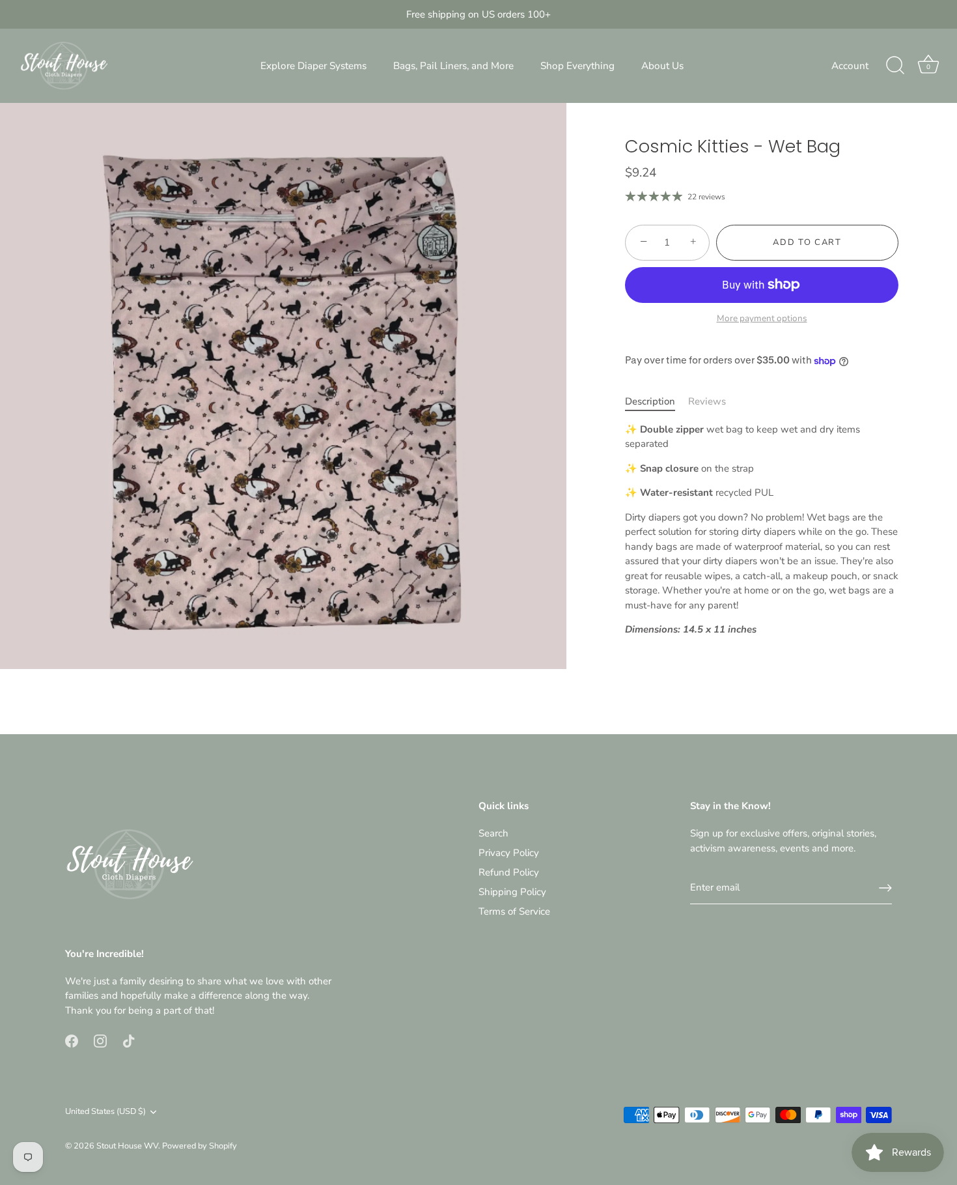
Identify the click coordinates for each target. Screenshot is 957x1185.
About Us (662, 65)
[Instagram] (100, 1040)
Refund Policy (508, 872)
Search (493, 833)
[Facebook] (71, 1040)
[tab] (656, 401)
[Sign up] (885, 887)
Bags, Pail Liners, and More (453, 65)
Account (849, 65)
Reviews (707, 401)
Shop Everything (577, 65)
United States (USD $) (105, 1112)
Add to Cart (807, 242)
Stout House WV (127, 1146)
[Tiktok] (128, 1040)
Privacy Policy (508, 852)
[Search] (895, 65)
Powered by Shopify (199, 1146)
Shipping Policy (512, 891)
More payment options (762, 318)
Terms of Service (514, 911)
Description (650, 401)
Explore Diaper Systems (313, 65)
